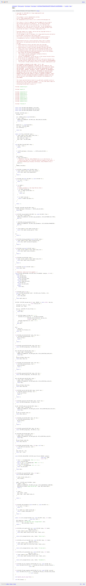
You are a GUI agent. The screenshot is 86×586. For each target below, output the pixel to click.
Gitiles (7, 584)
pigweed (14, 6)
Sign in (83, 2)
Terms (14, 584)
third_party (21, 6)
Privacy (11, 584)
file (38, 10)
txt (80, 584)
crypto (66, 6)
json (84, 584)
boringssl (27, 6)
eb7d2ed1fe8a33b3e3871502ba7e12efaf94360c (49, 6)
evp (70, 6)
